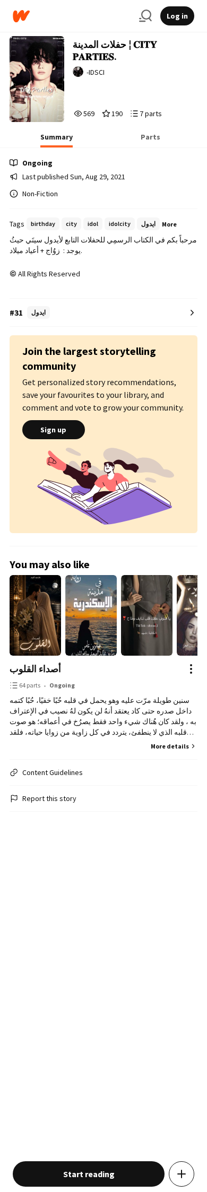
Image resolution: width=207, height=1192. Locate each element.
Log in (177, 16)
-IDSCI (96, 72)
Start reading (89, 1174)
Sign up (53, 429)
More (169, 224)
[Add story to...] (181, 1174)
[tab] (56, 140)
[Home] (72, 16)
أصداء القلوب (35, 669)
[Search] (145, 16)
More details (170, 746)
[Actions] (191, 669)
